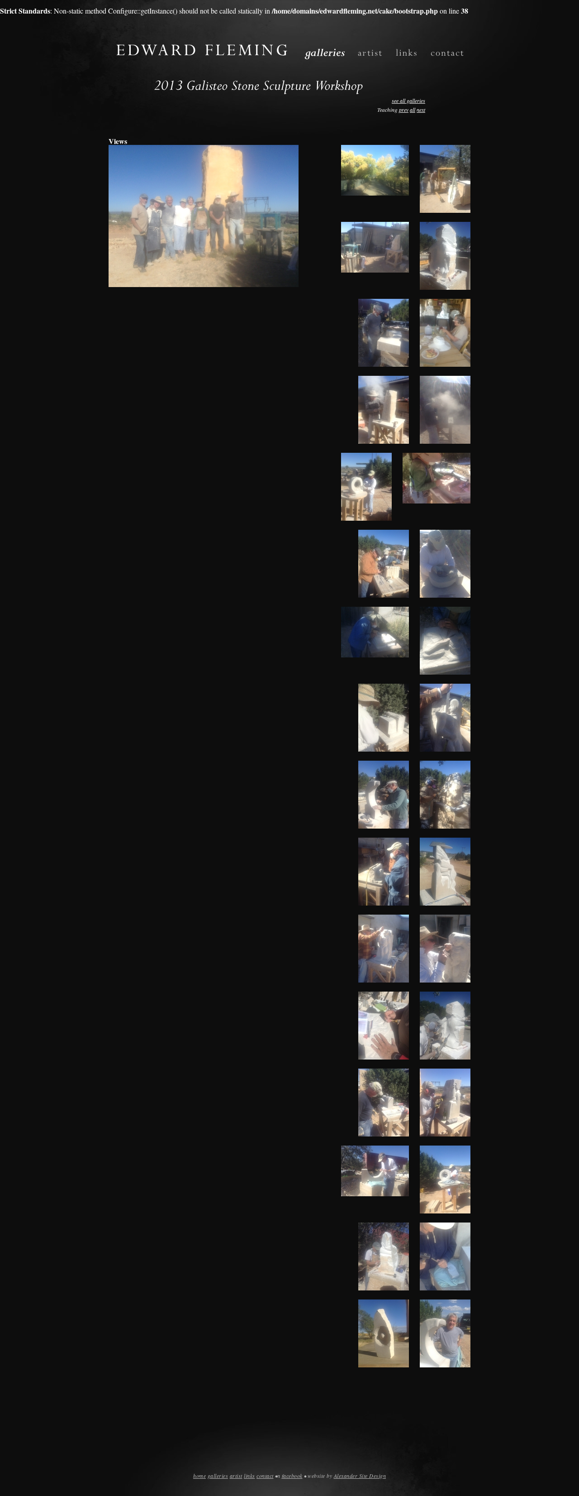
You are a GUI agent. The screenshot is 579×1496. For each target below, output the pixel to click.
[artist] (370, 53)
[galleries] (325, 52)
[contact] (448, 53)
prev (403, 109)
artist (236, 1475)
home (199, 1475)
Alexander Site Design (360, 1475)
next (421, 109)
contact (265, 1475)
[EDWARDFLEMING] (203, 47)
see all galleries (408, 100)
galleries (218, 1475)
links (249, 1475)
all (412, 109)
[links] (407, 53)
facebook (292, 1475)
